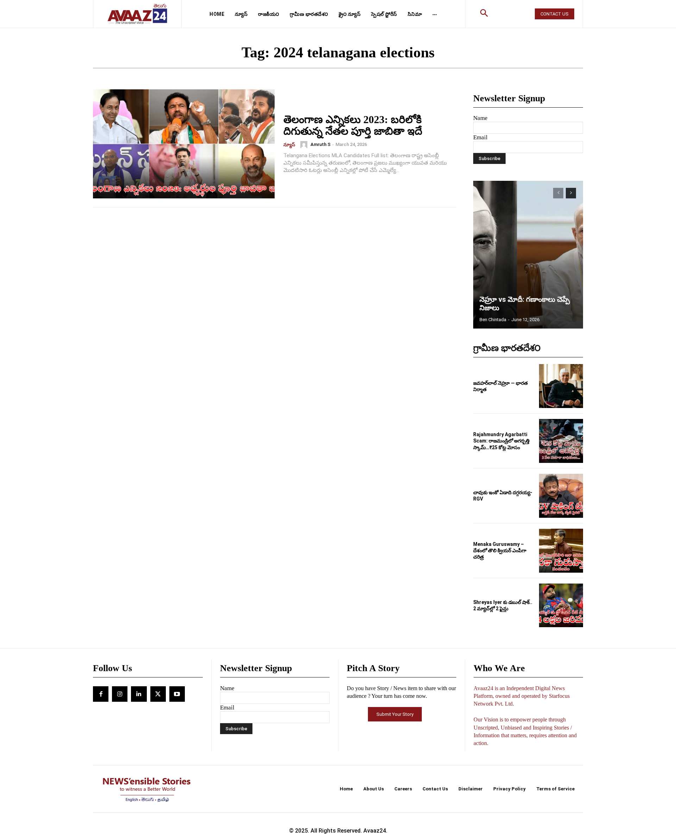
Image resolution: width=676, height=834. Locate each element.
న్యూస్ (289, 144)
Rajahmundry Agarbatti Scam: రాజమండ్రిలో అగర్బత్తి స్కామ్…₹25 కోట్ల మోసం (501, 441)
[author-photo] (304, 144)
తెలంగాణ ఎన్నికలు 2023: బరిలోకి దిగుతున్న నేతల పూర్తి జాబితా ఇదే (352, 125)
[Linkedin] (138, 694)
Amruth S (321, 144)
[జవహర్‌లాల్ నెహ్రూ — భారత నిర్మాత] (561, 386)
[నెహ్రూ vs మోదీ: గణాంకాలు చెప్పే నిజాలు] (528, 255)
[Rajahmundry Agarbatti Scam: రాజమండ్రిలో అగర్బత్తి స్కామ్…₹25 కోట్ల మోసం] (561, 441)
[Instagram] (119, 694)
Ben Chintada (493, 319)
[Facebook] (100, 694)
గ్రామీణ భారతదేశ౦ (507, 348)
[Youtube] (177, 694)
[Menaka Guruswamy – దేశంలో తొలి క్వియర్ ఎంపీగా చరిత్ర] (561, 551)
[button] (484, 14)
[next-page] (571, 193)
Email (480, 137)
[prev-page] (558, 193)
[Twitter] (158, 694)
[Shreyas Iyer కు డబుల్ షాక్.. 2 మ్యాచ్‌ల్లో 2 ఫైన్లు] (561, 606)
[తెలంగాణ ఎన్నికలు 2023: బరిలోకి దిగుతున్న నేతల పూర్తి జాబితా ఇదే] (184, 143)
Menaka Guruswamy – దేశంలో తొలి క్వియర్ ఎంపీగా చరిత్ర (499, 550)
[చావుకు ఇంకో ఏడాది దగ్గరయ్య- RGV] (561, 496)
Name (480, 118)
